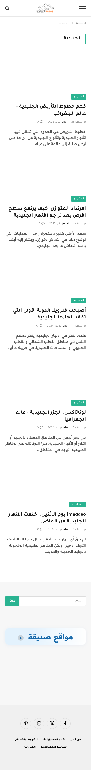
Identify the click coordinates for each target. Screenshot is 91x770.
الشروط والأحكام (26, 739)
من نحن (75, 739)
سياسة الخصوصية (54, 747)
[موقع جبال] (45, 8)
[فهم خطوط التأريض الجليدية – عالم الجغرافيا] (45, 77)
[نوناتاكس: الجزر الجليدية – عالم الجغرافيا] (45, 383)
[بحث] (7, 8)
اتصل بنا (30, 747)
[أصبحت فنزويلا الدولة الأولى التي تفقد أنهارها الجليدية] (45, 280)
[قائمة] (82, 8)
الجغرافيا (78, 96)
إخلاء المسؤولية (54, 739)
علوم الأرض (77, 504)
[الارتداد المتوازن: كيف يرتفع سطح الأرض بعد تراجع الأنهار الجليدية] (45, 179)
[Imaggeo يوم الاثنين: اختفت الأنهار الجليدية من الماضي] (45, 484)
